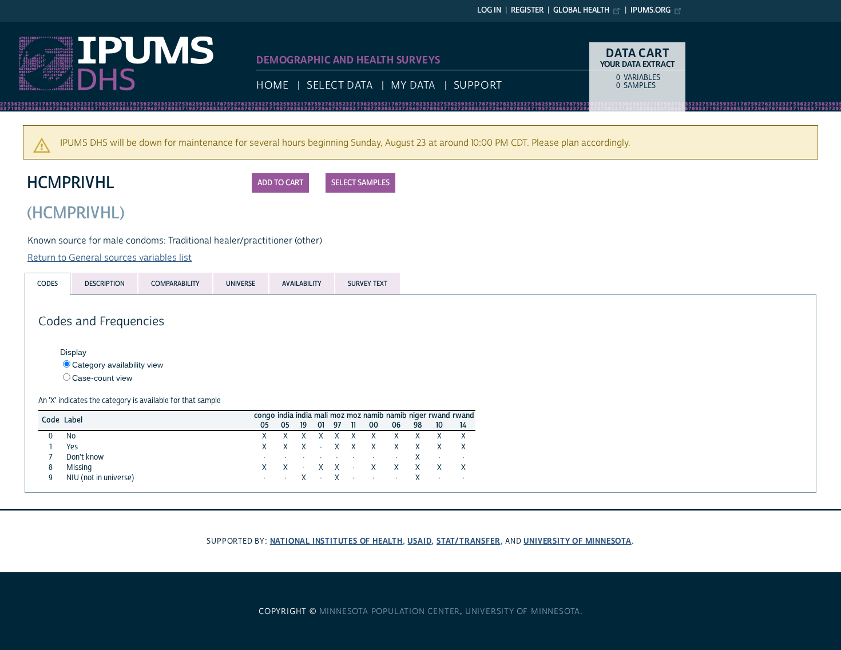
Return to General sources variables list (109, 258)
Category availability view (117, 364)
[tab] (47, 284)
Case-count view (102, 377)
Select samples (360, 183)
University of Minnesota (577, 541)
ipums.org (650, 10)
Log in (489, 10)
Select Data (339, 85)
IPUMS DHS (23, 27)
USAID (419, 541)
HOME (272, 85)
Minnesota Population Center (390, 612)
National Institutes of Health (336, 541)
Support (478, 85)
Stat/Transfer (468, 541)
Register (527, 10)
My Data (413, 85)
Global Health (581, 10)
